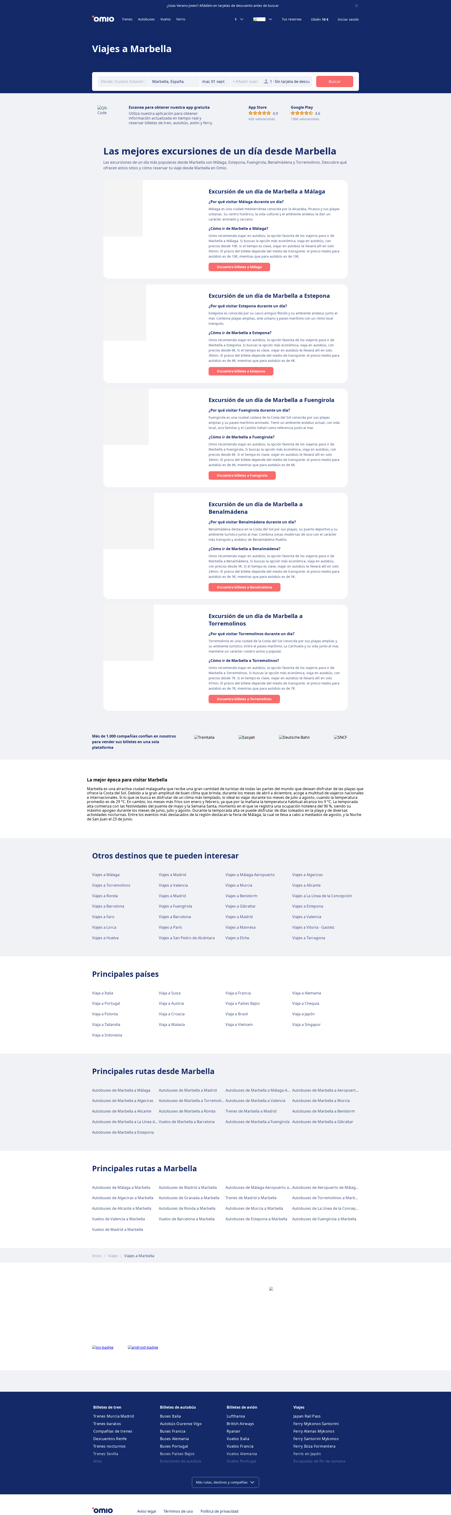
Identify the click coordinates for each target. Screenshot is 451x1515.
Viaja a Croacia (172, 1013)
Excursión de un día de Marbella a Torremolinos (256, 619)
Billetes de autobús (178, 1407)
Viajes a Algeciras (307, 874)
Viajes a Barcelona (108, 906)
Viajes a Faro (103, 916)
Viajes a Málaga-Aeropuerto (250, 874)
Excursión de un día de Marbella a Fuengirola (271, 400)
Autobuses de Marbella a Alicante (121, 1111)
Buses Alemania (174, 1438)
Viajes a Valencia (173, 885)
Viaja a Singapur (306, 1024)
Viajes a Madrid (172, 874)
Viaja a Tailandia (106, 1024)
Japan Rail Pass (307, 1416)
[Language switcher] (262, 19)
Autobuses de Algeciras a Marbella (122, 1197)
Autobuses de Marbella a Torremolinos (193, 1100)
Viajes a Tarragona (308, 937)
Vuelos (165, 19)
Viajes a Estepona (307, 906)
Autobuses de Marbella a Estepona (123, 1132)
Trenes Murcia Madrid (113, 1416)
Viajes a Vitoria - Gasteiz (313, 927)
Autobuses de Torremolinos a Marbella (326, 1197)
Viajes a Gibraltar (241, 906)
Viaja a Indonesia (107, 1035)
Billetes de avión (242, 1407)
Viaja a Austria (171, 1003)
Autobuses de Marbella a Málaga (121, 1090)
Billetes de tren (107, 1407)
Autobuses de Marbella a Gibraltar (322, 1121)
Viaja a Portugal (106, 1003)
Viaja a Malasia (172, 1024)
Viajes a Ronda (105, 895)
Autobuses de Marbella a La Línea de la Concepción (137, 1121)
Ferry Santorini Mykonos (316, 1438)
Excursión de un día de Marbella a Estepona (269, 295)
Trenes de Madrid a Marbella (251, 1197)
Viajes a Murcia (239, 885)
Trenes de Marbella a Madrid (251, 1111)
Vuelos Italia (238, 1438)
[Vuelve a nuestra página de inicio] (107, 19)
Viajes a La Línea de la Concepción (322, 895)
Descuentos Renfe (110, 1438)
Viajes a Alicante (306, 885)
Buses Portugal (174, 1446)
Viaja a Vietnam (239, 1024)
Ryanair (234, 1431)
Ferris (180, 19)
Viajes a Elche (237, 937)
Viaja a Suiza (170, 993)
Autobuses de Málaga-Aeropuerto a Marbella (266, 1187)
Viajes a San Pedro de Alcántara (187, 937)
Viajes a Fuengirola (175, 906)
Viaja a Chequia (305, 1003)
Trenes (127, 19)
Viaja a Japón (303, 1013)
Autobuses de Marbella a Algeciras (122, 1100)
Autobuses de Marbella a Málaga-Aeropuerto (266, 1090)
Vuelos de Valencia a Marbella (118, 1218)
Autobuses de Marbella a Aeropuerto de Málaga (334, 1090)
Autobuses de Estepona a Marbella (256, 1218)
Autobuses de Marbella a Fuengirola (258, 1121)
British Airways (240, 1423)
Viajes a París (170, 927)
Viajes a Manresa (241, 927)
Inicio (97, 1255)
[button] (215, 81)
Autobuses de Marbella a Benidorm (323, 1111)
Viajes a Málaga (106, 874)
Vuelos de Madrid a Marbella (117, 1229)
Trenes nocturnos (109, 1446)
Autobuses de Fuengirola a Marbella (324, 1218)
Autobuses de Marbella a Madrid (188, 1090)
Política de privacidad (219, 1511)
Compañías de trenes (112, 1431)
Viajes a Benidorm (241, 895)
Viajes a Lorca (104, 927)
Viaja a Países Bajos (243, 1003)
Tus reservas (292, 19)
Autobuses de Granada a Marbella (189, 1197)
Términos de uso (178, 1511)
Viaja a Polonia (105, 1013)
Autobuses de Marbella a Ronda (187, 1111)
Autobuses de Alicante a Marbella (121, 1208)
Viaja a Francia (238, 993)
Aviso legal (146, 1511)
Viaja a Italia (102, 993)
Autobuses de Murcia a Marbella (254, 1208)
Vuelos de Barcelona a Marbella (187, 1218)
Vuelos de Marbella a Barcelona (187, 1121)
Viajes (113, 1255)
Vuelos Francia (240, 1446)
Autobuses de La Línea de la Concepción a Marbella (337, 1208)
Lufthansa (236, 1416)
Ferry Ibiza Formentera (314, 1446)
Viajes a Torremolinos (111, 885)
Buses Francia (172, 1431)
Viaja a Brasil (237, 1013)
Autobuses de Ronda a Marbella (187, 1208)
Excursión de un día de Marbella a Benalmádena (256, 507)
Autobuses (146, 19)
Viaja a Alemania (306, 993)
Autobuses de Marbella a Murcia (321, 1100)
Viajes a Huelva (105, 937)
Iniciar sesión (348, 19)
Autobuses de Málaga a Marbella (121, 1187)
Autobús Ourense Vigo (181, 1423)
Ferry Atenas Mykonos (313, 1431)
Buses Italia (170, 1416)
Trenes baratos (107, 1423)
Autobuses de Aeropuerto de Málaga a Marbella (334, 1187)
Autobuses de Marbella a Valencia (255, 1100)
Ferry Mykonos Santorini (316, 1423)
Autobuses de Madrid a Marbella (188, 1187)
